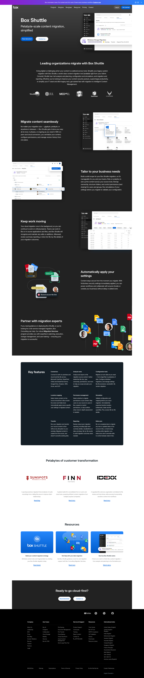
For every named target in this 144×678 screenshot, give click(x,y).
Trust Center (92, 627)
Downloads (91, 639)
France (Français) (108, 647)
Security (45, 639)
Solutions (61, 7)
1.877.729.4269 (78, 639)
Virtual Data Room (62, 636)
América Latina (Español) (110, 659)
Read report (99, 3)
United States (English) (110, 627)
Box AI (44, 627)
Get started (125, 7)
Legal (28, 648)
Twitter (104, 613)
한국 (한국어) (107, 657)
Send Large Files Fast (63, 643)
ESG (28, 632)
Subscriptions (52, 668)
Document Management (64, 629)
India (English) (107, 633)
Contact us (42, 39)
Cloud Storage (46, 634)
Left (136, 2)
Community (76, 629)
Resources (77, 7)
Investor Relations (32, 639)
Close (141, 2)
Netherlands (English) (109, 636)
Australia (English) (108, 640)
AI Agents (45, 629)
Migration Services (51, 331)
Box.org (29, 641)
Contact (91, 7)
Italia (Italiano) (107, 652)
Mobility (45, 636)
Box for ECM (46, 641)
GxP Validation (92, 634)
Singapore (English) (109, 645)
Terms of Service (65, 668)
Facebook (112, 613)
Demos (90, 636)
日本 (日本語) (107, 654)
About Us (29, 627)
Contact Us (76, 636)
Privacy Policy (79, 668)
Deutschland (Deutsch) (110, 650)
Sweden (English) (108, 638)
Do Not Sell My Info (93, 668)
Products (53, 7)
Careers (29, 643)
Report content (77, 634)
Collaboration (46, 632)
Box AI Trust (92, 629)
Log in (117, 7)
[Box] (15, 7)
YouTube (87, 613)
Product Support (77, 627)
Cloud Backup (61, 634)
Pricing (84, 7)
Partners (29, 646)
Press (28, 634)
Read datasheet (27, 39)
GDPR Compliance (93, 632)
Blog (96, 613)
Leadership (30, 629)
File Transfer (61, 632)
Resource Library (93, 641)
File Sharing (61, 627)
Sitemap (41, 668)
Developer (69, 7)
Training (75, 632)
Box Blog (29, 636)
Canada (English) (108, 643)
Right (138, 2)
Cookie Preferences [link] (109, 668)
